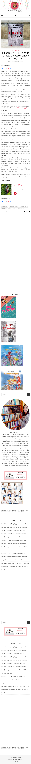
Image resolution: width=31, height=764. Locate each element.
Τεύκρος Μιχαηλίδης (18, 208)
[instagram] (15, 761)
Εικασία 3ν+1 (24, 206)
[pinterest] (17, 761)
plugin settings (20, 511)
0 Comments (21, 61)
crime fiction (4, 206)
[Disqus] (15, 234)
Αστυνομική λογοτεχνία (14, 206)
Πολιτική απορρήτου (12, 759)
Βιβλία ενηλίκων (15, 50)
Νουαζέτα (18, 185)
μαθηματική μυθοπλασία (7, 208)
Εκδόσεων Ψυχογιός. (22, 108)
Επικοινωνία (20, 759)
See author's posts (20, 189)
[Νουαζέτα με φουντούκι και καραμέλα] (15, 6)
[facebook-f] (13, 761)
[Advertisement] (15, 596)
